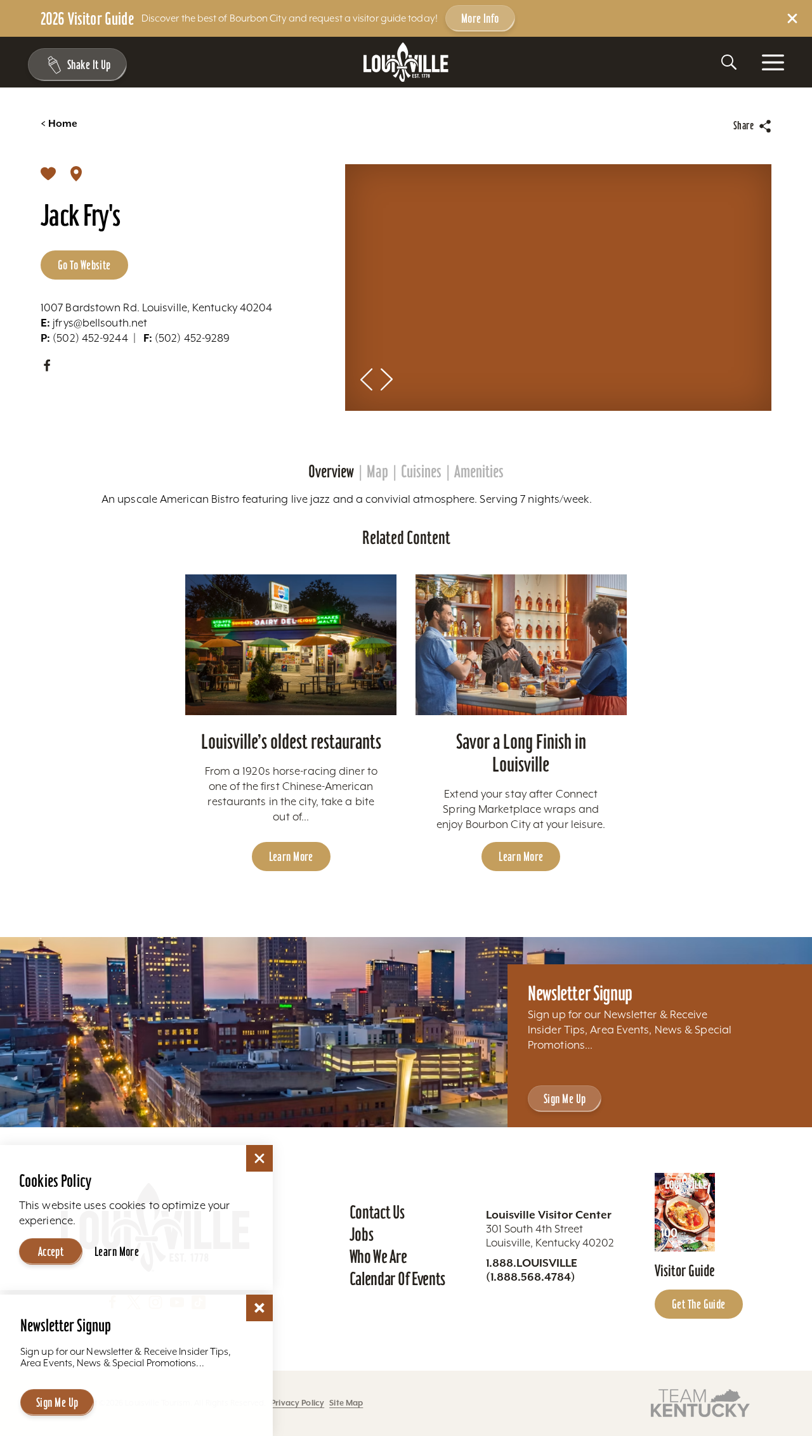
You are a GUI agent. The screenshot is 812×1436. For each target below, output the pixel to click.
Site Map (346, 1402)
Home (59, 123)
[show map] (76, 173)
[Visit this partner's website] (700, 1402)
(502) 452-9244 (84, 338)
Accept (51, 1251)
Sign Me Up (565, 1099)
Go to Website (84, 265)
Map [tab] (377, 471)
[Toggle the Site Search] (729, 62)
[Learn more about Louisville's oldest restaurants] (290, 644)
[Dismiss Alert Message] (792, 18)
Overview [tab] (331, 471)
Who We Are (378, 1256)
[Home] (406, 62)
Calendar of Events (397, 1279)
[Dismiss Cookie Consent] (259, 1158)
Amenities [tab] (479, 471)
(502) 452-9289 (186, 338)
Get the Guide (699, 1304)
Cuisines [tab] (421, 471)
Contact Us (377, 1212)
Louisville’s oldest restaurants (291, 741)
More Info (480, 18)
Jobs (362, 1234)
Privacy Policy (297, 1402)
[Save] (48, 173)
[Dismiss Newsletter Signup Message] (259, 1308)
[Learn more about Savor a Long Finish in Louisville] (521, 644)
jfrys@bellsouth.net (94, 323)
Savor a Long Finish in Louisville (521, 753)
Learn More (291, 857)
